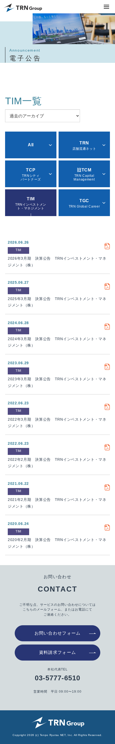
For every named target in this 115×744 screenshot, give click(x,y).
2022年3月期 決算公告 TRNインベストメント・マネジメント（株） (57, 422)
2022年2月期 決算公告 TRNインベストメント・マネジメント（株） (57, 462)
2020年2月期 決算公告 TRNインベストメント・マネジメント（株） (57, 543)
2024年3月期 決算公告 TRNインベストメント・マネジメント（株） (57, 342)
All (31, 145)
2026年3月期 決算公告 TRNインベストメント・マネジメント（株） (57, 261)
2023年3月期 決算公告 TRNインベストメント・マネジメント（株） (57, 382)
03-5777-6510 (57, 678)
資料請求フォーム (57, 652)
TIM (18, 250)
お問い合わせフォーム (57, 633)
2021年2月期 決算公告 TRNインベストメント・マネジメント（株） (57, 502)
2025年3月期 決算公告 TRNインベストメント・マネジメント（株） (57, 302)
